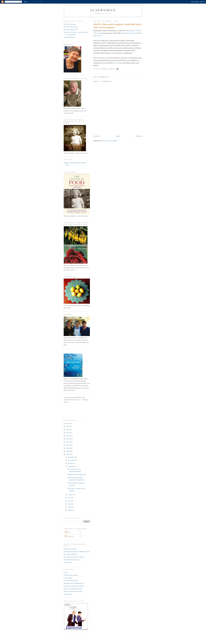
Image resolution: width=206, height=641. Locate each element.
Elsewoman (103, 10)
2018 (68, 423)
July (69, 498)
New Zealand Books (70, 554)
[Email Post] (117, 68)
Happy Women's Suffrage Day (77, 474)
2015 (68, 433)
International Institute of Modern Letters (77, 551)
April (70, 507)
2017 (68, 426)
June (69, 501)
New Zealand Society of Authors (74, 557)
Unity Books (68, 562)
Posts (68, 532)
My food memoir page (71, 27)
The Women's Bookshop (71, 560)
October (71, 463)
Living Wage (68, 578)
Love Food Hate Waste (71, 580)
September (71, 466)
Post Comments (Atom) (109, 141)
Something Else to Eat (71, 29)
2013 (68, 439)
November (71, 460)
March (70, 510)
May (69, 504)
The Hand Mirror (69, 37)
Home (118, 136)
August (70, 494)
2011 (68, 445)
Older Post (139, 136)
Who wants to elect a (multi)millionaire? (74, 470)
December (71, 457)
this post (115, 63)
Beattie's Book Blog (70, 549)
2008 (68, 454)
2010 (68, 448)
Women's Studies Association (73, 591)
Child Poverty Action (70, 575)
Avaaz (66, 572)
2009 (68, 451)
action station (68, 594)
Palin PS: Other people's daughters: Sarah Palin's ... (76, 478)
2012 (68, 442)
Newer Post (97, 136)
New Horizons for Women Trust (74, 583)
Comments (70, 536)
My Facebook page (70, 24)
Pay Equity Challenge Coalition (74, 586)
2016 (68, 429)
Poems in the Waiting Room (73, 589)
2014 (68, 436)
